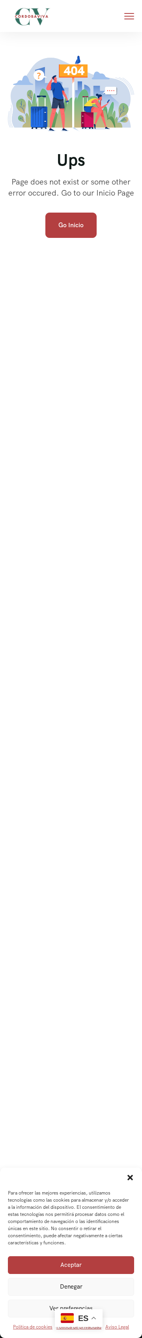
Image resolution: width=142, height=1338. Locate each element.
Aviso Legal (117, 1327)
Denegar (71, 1287)
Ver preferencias (71, 1308)
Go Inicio (71, 225)
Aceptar (71, 1265)
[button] (130, 1178)
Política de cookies (32, 1327)
